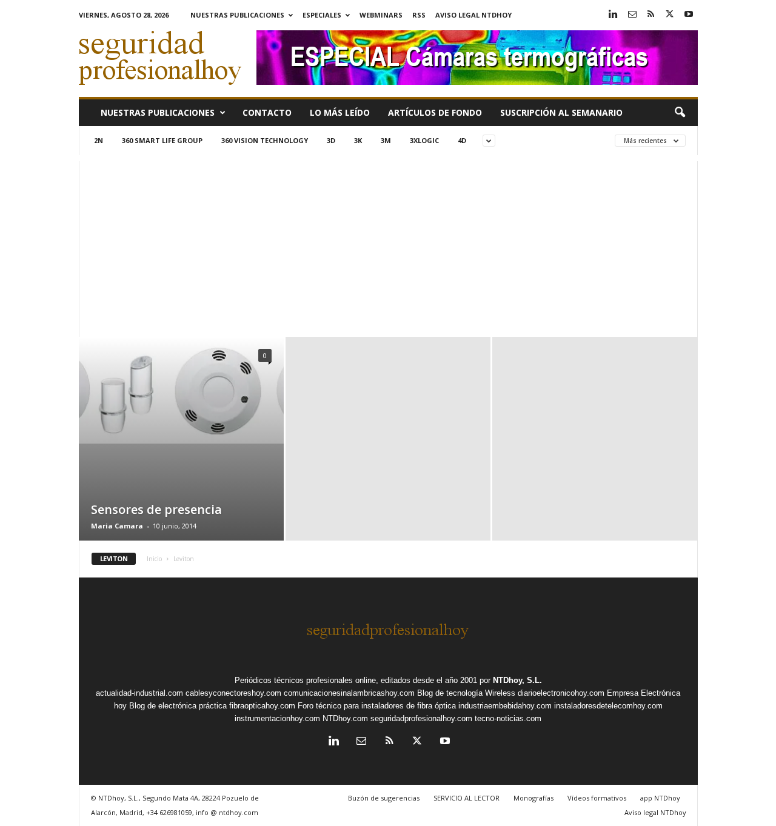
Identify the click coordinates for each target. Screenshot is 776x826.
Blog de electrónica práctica (178, 705)
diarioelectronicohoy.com (561, 693)
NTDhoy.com (345, 718)
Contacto (267, 112)
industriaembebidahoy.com (505, 705)
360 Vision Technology (264, 140)
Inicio (154, 559)
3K (358, 140)
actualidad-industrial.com (139, 693)
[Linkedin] (613, 15)
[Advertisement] (388, 246)
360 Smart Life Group (162, 140)
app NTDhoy (660, 797)
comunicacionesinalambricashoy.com (349, 693)
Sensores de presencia (156, 509)
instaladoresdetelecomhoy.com (608, 705)
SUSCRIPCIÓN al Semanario (561, 112)
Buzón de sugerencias (384, 797)
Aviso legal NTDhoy (473, 14)
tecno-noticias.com (508, 718)
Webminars (381, 14)
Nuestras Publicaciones (237, 14)
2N (98, 140)
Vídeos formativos (596, 797)
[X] (670, 15)
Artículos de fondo (435, 112)
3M (386, 140)
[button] (679, 112)
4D (462, 140)
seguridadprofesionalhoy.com (421, 718)
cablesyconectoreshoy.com (233, 693)
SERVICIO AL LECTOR (466, 797)
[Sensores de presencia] (181, 390)
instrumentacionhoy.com (277, 718)
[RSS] (651, 15)
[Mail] (632, 15)
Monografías (533, 797)
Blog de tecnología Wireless (466, 693)
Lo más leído (340, 112)
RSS (419, 14)
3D (331, 140)
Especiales (322, 14)
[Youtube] (688, 15)
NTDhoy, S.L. (517, 680)
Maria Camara (117, 525)
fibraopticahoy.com (262, 705)
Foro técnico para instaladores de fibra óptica (377, 705)
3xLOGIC (424, 140)
